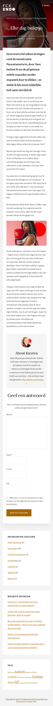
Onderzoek (35, 682)
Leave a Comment (26, 39)
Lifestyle (11, 567)
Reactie (9, 414)
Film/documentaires (17, 554)
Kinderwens (13, 561)
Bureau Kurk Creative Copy (26, 701)
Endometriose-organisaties (24, 677)
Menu (47, 5)
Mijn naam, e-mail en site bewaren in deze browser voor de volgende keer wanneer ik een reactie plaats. (24, 501)
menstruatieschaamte (25, 682)
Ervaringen (10, 36)
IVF (16, 682)
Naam (9, 455)
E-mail (9, 469)
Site (7, 484)
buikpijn (20, 671)
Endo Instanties (14, 542)
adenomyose (11, 672)
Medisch (11, 573)
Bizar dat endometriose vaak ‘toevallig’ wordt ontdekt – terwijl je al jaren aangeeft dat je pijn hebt (26, 625)
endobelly (12, 677)
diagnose (27, 672)
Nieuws (11, 579)
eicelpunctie (33, 672)
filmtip (11, 682)
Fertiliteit (37, 676)
